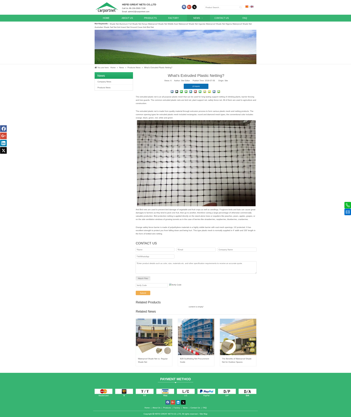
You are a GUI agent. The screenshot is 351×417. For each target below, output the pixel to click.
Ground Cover (136, 27)
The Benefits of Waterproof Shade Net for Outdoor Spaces (236, 360)
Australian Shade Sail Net (106, 27)
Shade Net (114, 24)
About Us (156, 408)
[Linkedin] (3, 143)
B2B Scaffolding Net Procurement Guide (194, 360)
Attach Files (143, 278)
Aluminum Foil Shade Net (130, 24)
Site (226, 80)
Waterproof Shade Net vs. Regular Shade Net (153, 360)
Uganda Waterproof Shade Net (211, 24)
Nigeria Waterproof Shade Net (239, 24)
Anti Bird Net (148, 27)
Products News (104, 87)
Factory (177, 408)
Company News (104, 82)
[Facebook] (184, 7)
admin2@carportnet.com (138, 11)
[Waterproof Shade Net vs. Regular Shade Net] (154, 337)
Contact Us (195, 408)
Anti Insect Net (123, 27)
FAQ (205, 408)
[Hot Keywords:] (241, 7)
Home (147, 408)
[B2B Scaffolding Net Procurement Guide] (196, 337)
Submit (143, 293)
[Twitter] (194, 7)
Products (167, 408)
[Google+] (189, 7)
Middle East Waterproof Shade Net (183, 24)
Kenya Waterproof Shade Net (154, 24)
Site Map (203, 414)
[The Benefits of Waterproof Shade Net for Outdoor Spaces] (238, 337)
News (185, 408)
